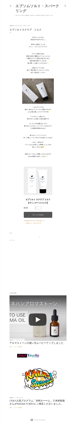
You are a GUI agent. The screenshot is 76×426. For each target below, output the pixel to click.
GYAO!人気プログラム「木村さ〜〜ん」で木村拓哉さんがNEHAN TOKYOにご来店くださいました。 (37, 402)
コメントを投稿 (17, 346)
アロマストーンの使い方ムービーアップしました (36, 342)
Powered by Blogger (39, 420)
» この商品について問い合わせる (32, 223)
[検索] (65, 5)
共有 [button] (11, 233)
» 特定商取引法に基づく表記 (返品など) (34, 220)
